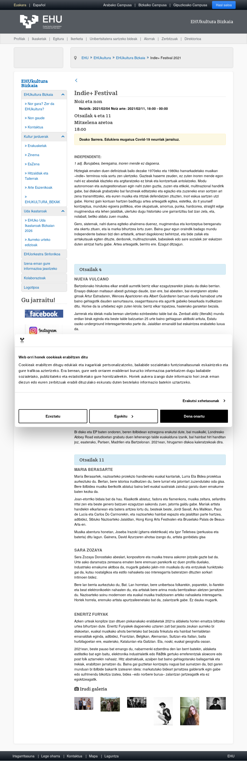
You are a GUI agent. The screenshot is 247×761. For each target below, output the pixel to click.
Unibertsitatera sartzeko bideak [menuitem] (113, 38)
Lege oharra (50, 756)
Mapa (93, 756)
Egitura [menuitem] (58, 38)
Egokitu (120, 416)
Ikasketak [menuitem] (39, 38)
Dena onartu (194, 416)
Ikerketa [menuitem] (77, 38)
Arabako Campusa (117, 4)
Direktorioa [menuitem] (193, 38)
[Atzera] (76, 80)
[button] (84, 703)
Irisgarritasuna (23, 756)
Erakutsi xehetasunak (201, 401)
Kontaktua (74, 756)
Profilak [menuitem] (19, 38)
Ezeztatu (53, 416)
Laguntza (111, 756)
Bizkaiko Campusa (152, 4)
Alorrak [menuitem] (149, 38)
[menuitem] (20, 5)
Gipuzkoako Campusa (190, 4)
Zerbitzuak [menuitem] (170, 38)
